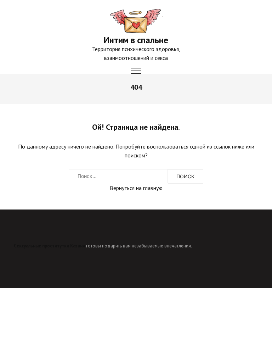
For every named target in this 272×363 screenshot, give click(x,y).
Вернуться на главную (136, 187)
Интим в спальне (136, 40)
